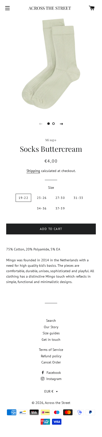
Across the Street (57, 402)
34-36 (42, 208)
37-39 (60, 208)
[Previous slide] (40, 123)
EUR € (48, 391)
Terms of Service (51, 349)
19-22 (23, 198)
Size (51, 187)
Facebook (53, 372)
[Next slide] (61, 123)
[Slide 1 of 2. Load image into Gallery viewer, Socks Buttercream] (48, 123)
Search (51, 320)
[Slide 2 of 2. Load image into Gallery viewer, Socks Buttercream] (53, 123)
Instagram (53, 379)
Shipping (33, 171)
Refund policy (51, 356)
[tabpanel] (51, 63)
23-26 (42, 198)
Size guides (51, 333)
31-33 (78, 198)
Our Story (51, 327)
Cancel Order (51, 362)
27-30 (60, 198)
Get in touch (51, 339)
